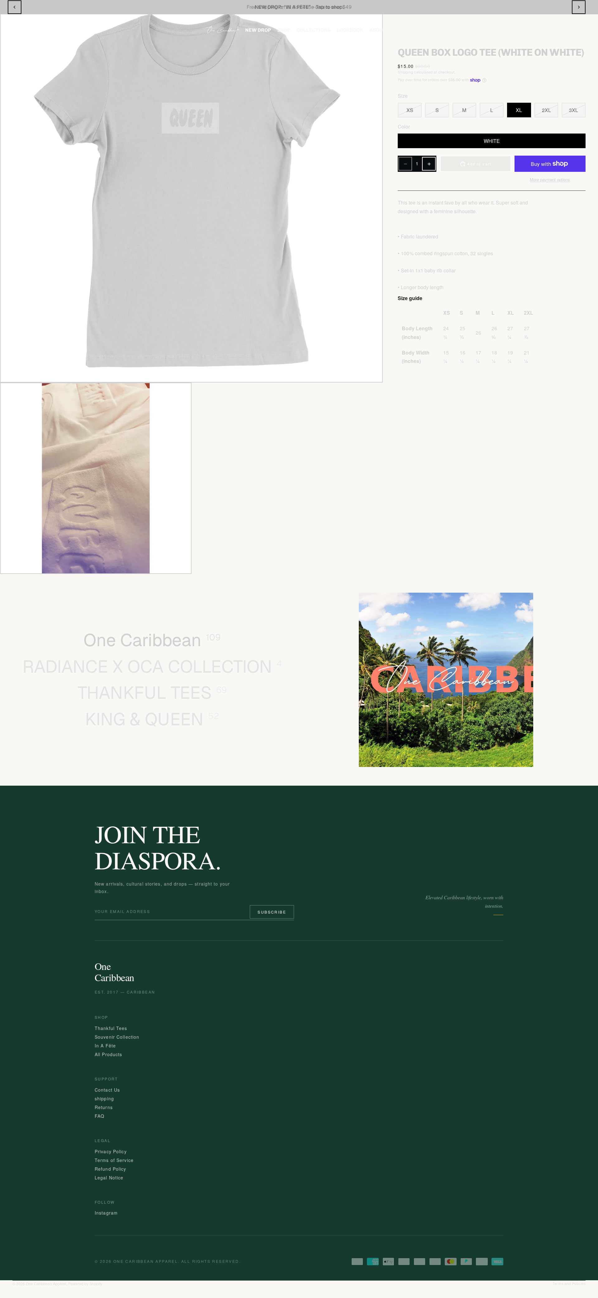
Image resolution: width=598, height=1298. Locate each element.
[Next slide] (579, 7)
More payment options (550, 179)
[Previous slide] (14, 7)
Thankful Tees (111, 1028)
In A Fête (105, 1045)
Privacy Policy (111, 1151)
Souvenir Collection (117, 1036)
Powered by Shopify (85, 1283)
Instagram (106, 1213)
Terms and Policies (569, 1283)
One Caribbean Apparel (46, 1283)
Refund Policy (110, 1168)
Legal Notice (109, 1177)
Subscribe (272, 912)
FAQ (99, 1115)
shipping (104, 1098)
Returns (104, 1107)
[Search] (519, 30)
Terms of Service (114, 1160)
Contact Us (107, 1089)
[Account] (543, 30)
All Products (108, 1054)
